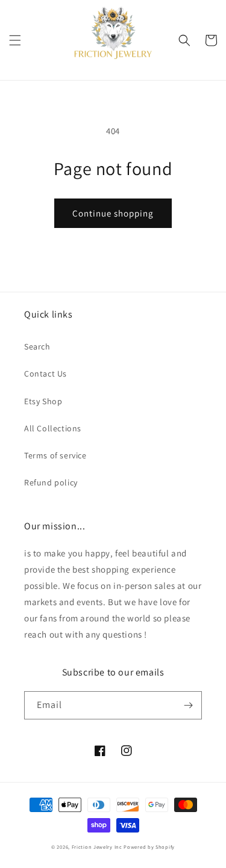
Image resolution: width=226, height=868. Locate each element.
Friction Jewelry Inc (98, 846)
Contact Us (45, 373)
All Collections (52, 428)
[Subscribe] (188, 705)
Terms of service (55, 455)
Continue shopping (113, 213)
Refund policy (51, 482)
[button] (15, 40)
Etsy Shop (43, 401)
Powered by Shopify (149, 846)
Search (37, 346)
